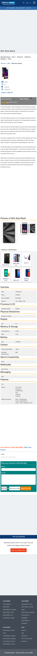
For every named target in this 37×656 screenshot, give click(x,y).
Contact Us (24, 636)
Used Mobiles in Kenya (9, 644)
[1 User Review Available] (31, 98)
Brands (3, 63)
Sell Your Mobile (11, 8)
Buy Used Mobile (20, 8)
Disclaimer (24, 641)
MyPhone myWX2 (26, 279)
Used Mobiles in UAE (26, 604)
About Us (23, 630)
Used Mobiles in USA (8, 612)
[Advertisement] (18, 29)
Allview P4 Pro (5, 265)
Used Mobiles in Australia (9, 609)
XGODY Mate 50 (16, 264)
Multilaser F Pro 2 (6, 279)
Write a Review (24, 99)
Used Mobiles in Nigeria (9, 636)
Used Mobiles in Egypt (8, 618)
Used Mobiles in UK (8, 615)
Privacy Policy (28, 638)
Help (22, 633)
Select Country (24, 2)
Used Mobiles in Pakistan (28, 612)
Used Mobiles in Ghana (9, 641)
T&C (22, 638)
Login (29, 2)
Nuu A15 (26, 263)
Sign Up (28, 8)
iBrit (8, 63)
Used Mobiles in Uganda (9, 638)
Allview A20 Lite (16, 280)
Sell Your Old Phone (19, 537)
